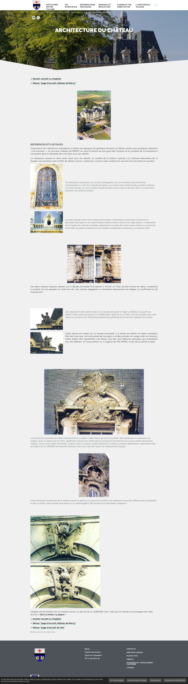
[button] (33, 17)
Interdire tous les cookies (137, 680)
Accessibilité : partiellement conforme (140, 663)
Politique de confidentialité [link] (175, 680)
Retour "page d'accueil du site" (49, 627)
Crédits (130, 659)
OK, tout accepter (116, 680)
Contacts (131, 649)
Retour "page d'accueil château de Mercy (53, 83)
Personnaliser (156, 680)
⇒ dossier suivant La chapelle (46, 79)
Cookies (130, 668)
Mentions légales (135, 652)
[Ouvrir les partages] (38, 17)
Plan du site (132, 656)
